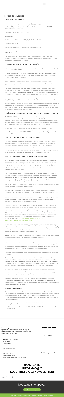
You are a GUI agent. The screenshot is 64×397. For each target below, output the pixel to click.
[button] (44, 4)
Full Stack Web (48, 332)
